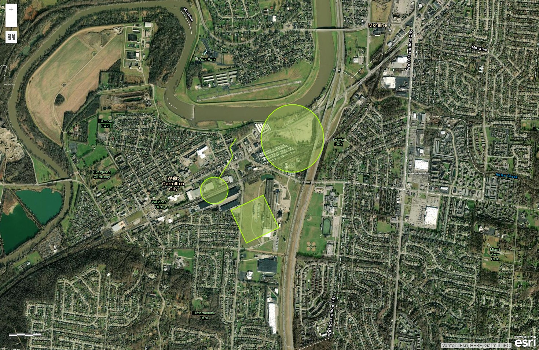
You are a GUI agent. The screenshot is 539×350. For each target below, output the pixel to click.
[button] (11, 9)
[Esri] (525, 341)
